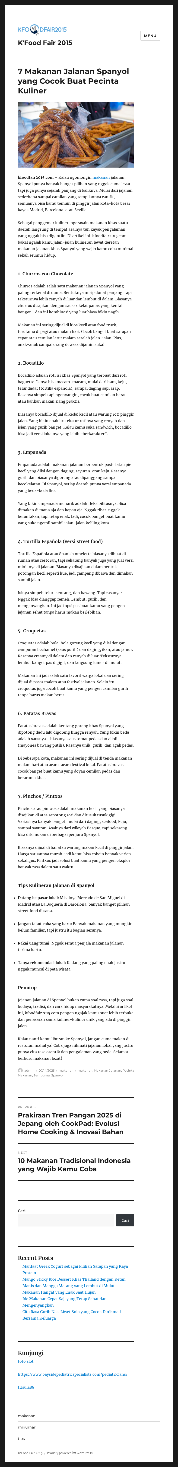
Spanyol (57, 1075)
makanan (101, 177)
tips (21, 1438)
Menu (150, 36)
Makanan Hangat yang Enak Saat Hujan (59, 1292)
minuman (27, 1427)
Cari (22, 1211)
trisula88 (26, 1387)
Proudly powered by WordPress (70, 1453)
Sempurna (42, 1075)
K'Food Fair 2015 (45, 43)
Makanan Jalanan (107, 1070)
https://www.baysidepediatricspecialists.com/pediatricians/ (72, 1374)
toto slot (26, 1361)
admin (29, 1070)
